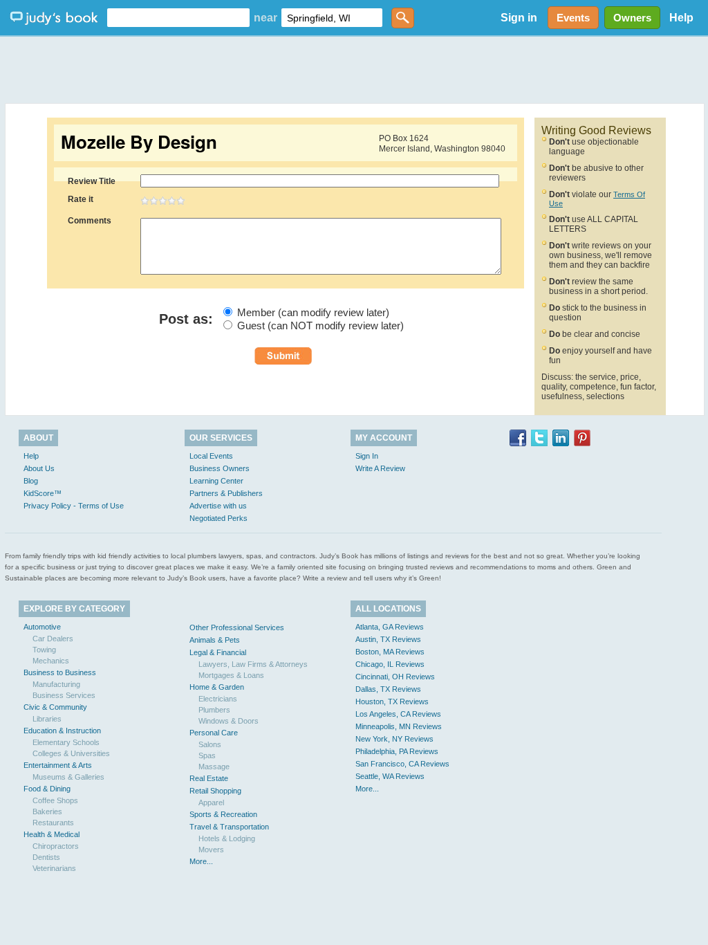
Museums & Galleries (68, 777)
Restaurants (53, 822)
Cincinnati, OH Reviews (395, 676)
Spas (207, 755)
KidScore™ (43, 493)
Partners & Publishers (226, 493)
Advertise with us (218, 506)
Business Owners (219, 468)
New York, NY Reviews (394, 739)
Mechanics (50, 661)
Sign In (366, 456)
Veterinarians (54, 868)
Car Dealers (52, 638)
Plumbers (214, 710)
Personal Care (213, 732)
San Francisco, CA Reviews (402, 764)
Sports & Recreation (223, 814)
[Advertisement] (354, 69)
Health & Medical (52, 834)
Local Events (211, 456)
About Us (39, 468)
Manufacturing (56, 684)
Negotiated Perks (218, 518)
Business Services (63, 695)
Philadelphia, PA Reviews (396, 751)
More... (201, 861)
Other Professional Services (236, 627)
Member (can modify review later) (313, 312)
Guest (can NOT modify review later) (320, 325)
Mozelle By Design (139, 141)
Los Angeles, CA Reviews (398, 714)
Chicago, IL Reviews (390, 664)
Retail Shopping (215, 791)
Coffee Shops (55, 800)
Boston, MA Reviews (390, 652)
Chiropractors (55, 846)
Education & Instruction (62, 730)
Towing (44, 649)
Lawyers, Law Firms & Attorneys (253, 664)
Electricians (217, 699)
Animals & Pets (214, 640)
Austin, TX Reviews (388, 639)
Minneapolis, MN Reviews (398, 726)
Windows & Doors (228, 721)
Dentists (46, 857)
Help (681, 18)
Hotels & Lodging (226, 838)
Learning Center (216, 481)
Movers (211, 849)
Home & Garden (216, 687)
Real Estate (208, 778)
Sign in (519, 18)
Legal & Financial (217, 652)
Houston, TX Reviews (392, 701)
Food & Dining (47, 789)
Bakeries (47, 811)
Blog (31, 481)
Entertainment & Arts (58, 765)
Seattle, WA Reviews (390, 776)
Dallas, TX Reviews (388, 689)
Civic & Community (55, 707)
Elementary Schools (66, 742)
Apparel (211, 802)
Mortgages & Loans (231, 675)
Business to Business (60, 672)
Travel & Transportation (229, 827)
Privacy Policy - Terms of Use (74, 506)
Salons (209, 744)
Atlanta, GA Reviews (389, 627)
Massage (214, 766)
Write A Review (380, 468)
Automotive (42, 627)
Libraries (47, 719)
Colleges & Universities (71, 753)
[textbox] (178, 17)
